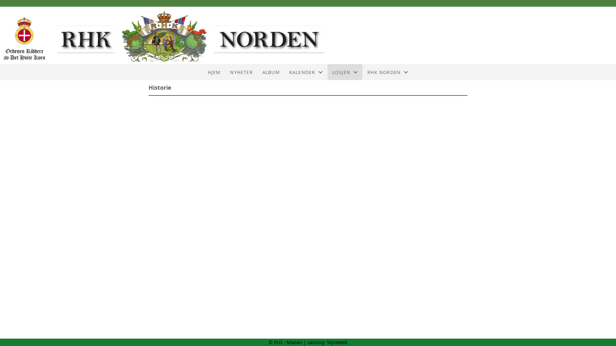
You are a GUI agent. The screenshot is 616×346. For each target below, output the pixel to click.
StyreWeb (337, 342)
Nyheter (241, 72)
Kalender (302, 72)
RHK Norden (384, 72)
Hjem (214, 72)
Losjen (341, 72)
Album (271, 72)
